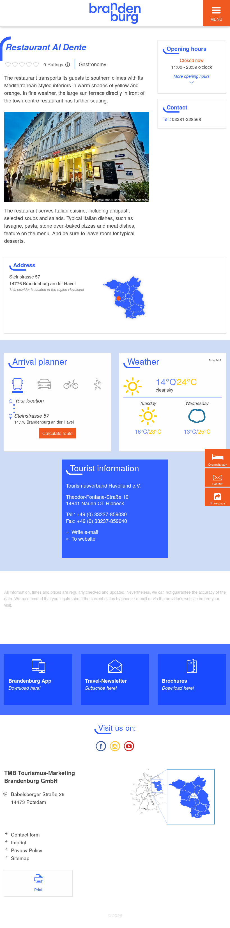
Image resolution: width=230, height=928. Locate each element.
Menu (216, 19)
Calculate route (57, 433)
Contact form (25, 834)
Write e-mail (84, 531)
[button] (217, 497)
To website (82, 538)
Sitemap (20, 857)
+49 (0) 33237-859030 (102, 514)
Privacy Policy (26, 850)
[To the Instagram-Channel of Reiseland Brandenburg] (115, 745)
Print (38, 889)
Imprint (18, 842)
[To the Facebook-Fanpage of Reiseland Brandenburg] (101, 745)
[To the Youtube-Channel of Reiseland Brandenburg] (129, 745)
